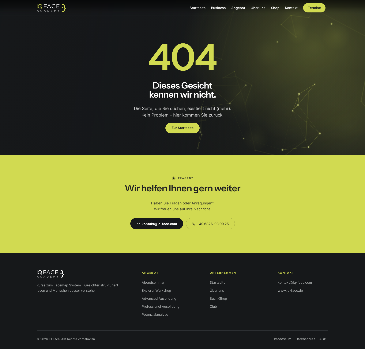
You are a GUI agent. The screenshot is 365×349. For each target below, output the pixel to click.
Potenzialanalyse (155, 315)
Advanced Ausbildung (159, 299)
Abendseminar (153, 283)
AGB (322, 339)
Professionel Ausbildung (161, 307)
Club (213, 307)
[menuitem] (197, 8)
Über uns (217, 291)
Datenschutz (305, 339)
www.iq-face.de (290, 291)
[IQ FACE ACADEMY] (51, 8)
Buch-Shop (218, 299)
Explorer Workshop (156, 291)
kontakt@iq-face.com (295, 283)
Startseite (217, 283)
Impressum (282, 339)
